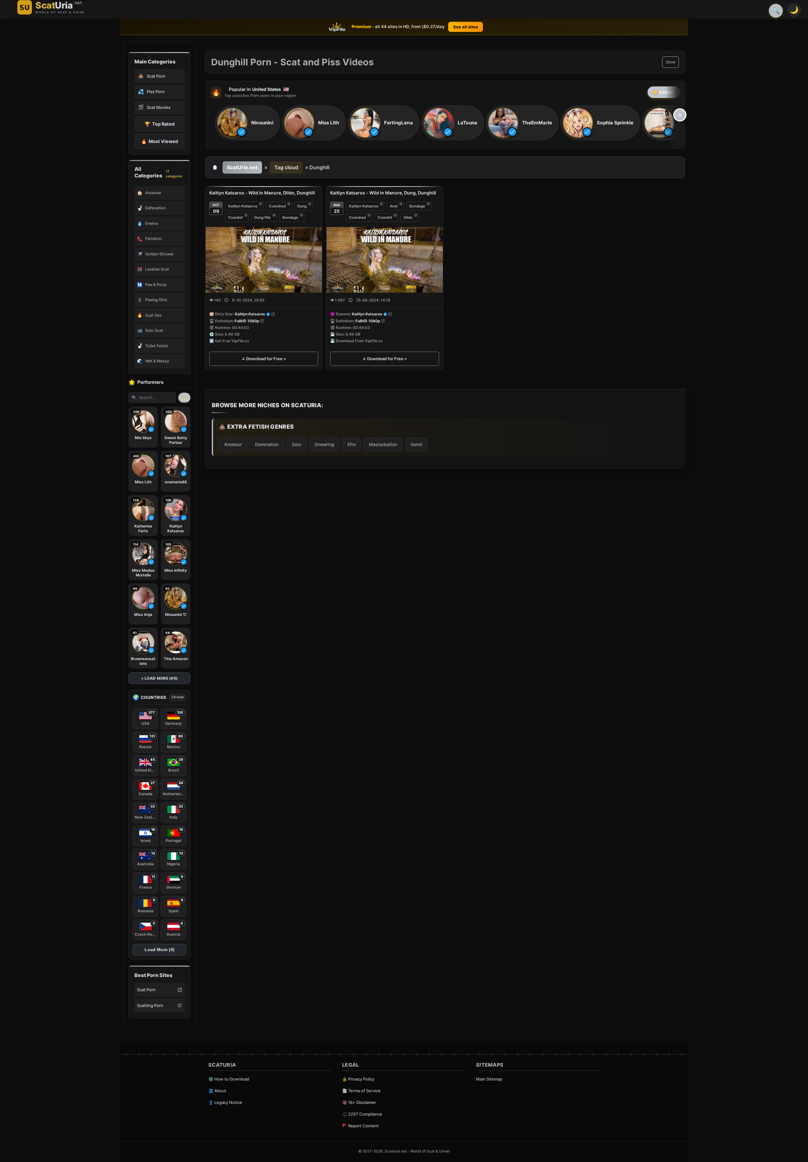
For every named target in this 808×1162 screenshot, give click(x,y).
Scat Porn (146, 989)
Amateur (233, 444)
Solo (296, 444)
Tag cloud (286, 167)
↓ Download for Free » (263, 358)
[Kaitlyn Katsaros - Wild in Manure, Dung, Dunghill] (384, 260)
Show (670, 62)
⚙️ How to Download (228, 1079)
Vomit (416, 444)
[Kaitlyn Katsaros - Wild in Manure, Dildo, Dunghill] (263, 260)
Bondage (290, 217)
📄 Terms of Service (361, 1090)
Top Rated (160, 124)
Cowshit (235, 217)
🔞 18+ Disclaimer (359, 1102)
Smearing (324, 444)
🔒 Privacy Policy (358, 1079)
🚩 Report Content (360, 1125)
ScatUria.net (242, 167)
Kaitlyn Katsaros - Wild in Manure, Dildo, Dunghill (262, 192)
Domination (267, 444)
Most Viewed (159, 141)
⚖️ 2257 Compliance (362, 1114)
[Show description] (226, 300)
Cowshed (277, 206)
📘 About (217, 1090)
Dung (301, 206)
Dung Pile (262, 217)
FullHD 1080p (247, 321)
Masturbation (383, 444)
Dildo (408, 217)
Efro (352, 444)
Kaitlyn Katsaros (242, 206)
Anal (394, 206)
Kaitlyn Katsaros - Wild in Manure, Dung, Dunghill (383, 192)
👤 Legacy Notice (225, 1102)
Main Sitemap (489, 1079)
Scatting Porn (150, 1005)
